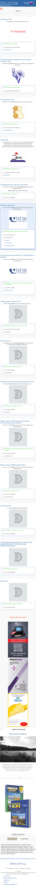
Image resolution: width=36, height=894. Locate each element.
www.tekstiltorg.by (8, 130)
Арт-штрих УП (6, 341)
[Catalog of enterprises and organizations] (9, 3)
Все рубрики (2, 9)
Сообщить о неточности (18, 834)
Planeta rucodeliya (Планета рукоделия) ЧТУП (17, 382)
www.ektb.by (7, 175)
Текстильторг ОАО (7, 100)
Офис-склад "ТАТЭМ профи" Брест (13, 465)
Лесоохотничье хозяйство (18, 734)
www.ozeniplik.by (8, 243)
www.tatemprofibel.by (9, 245)
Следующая (24, 838)
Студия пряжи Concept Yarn (11, 301)
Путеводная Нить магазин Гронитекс (14, 185)
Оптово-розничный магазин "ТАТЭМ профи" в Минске (18, 256)
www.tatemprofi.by (8, 237)
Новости (5, 882)
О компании (6, 876)
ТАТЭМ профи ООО (8, 205)
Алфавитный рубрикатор (10, 884)
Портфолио (6, 880)
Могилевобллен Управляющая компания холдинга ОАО (16, 60)
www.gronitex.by (8, 49)
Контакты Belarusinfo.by (10, 878)
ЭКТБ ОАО (4, 140)
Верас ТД (4, 581)
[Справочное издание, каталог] (18, 806)
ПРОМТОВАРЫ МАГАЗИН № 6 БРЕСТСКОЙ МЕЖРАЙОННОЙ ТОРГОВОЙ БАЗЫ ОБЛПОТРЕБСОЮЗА (16, 544)
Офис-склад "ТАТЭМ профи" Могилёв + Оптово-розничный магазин (15, 422)
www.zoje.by (7, 240)
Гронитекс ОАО (6, 19)
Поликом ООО (6, 506)
